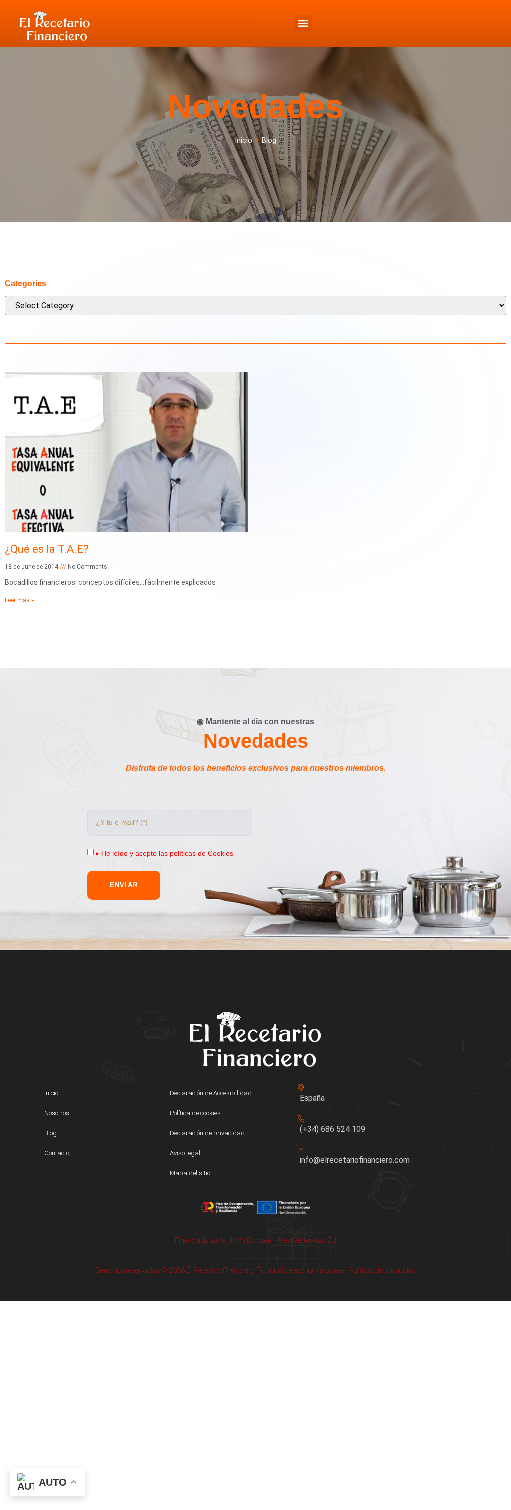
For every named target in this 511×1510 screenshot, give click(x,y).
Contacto (56, 1153)
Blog (50, 1133)
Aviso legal (185, 1153)
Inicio (51, 1093)
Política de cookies (195, 1113)
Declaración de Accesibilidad (211, 1093)
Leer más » (19, 600)
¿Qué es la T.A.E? (47, 549)
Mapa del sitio (190, 1173)
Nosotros (56, 1113)
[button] (303, 23)
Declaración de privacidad (207, 1133)
